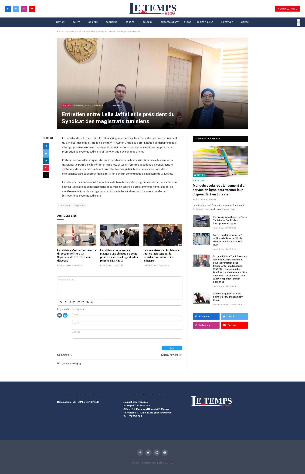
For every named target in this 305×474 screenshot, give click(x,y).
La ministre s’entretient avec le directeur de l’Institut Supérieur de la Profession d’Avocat (76, 255)
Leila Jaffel (64, 205)
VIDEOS (245, 22)
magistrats (79, 205)
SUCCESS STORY (170, 22)
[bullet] (83, 302)
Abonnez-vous (287, 9)
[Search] (298, 22)
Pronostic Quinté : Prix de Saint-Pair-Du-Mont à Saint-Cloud (228, 296)
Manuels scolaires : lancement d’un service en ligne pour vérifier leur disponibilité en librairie (219, 190)
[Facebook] (46, 146)
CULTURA (148, 22)
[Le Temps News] (152, 8)
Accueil (60, 31)
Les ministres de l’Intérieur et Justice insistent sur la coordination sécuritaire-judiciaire (162, 255)
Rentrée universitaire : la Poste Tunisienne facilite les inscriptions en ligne (230, 220)
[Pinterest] (46, 168)
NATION (60, 22)
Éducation (199, 175)
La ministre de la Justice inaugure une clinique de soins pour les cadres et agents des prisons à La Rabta (119, 255)
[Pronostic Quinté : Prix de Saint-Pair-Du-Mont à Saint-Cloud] (201, 298)
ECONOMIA (111, 22)
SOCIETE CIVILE (205, 22)
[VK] (59, 315)
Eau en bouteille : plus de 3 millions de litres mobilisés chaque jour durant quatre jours (227, 240)
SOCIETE (93, 22)
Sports (130, 22)
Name (75, 314)
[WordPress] (65, 315)
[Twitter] (46, 153)
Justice (67, 106)
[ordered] (78, 302)
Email (75, 323)
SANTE (76, 22)
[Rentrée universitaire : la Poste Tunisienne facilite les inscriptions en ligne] (201, 221)
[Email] (46, 175)
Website (76, 332)
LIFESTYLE (227, 22)
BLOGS (187, 22)
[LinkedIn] (46, 161)
